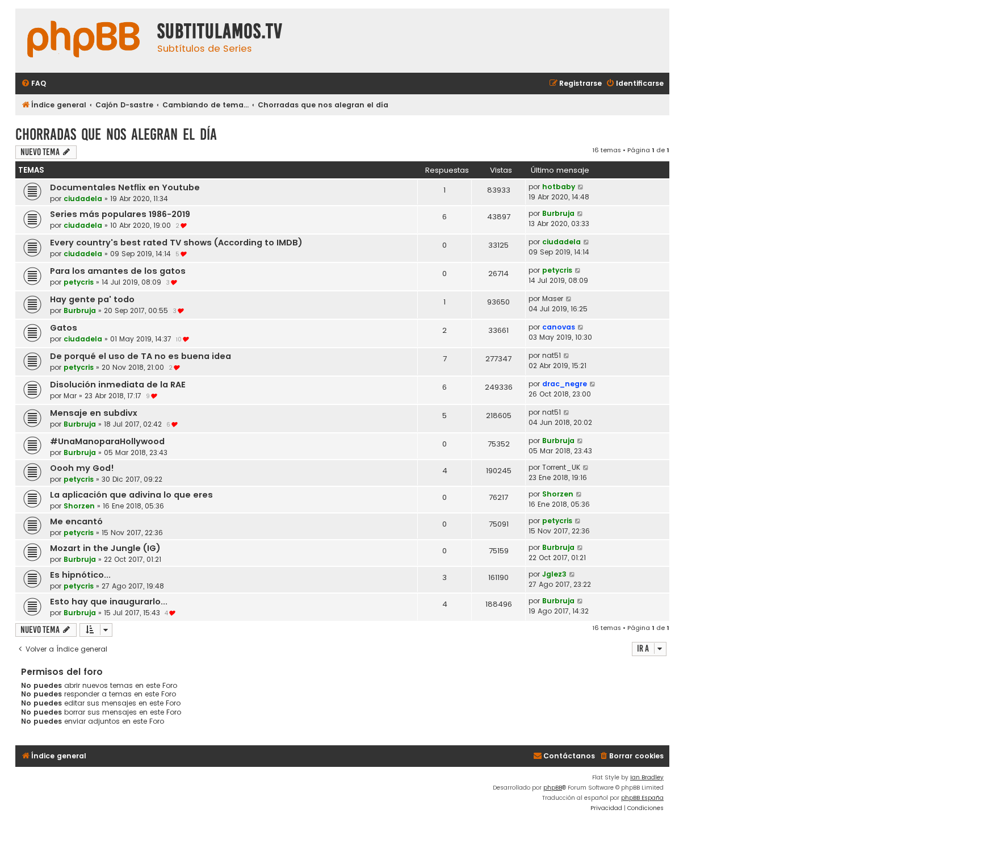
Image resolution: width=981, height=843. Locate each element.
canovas (558, 327)
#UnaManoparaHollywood (107, 441)
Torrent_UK (561, 467)
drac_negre (564, 384)
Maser (552, 298)
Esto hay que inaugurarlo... (108, 601)
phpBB (552, 787)
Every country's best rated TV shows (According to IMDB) (176, 242)
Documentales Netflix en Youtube (125, 187)
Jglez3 (554, 574)
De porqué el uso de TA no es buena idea (140, 356)
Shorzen (79, 506)
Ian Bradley (647, 777)
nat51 (551, 355)
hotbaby (558, 186)
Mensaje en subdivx (93, 413)
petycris (79, 282)
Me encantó (76, 521)
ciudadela (83, 198)
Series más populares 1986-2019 (120, 214)
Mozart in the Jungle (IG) (105, 548)
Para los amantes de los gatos (118, 271)
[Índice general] (83, 40)
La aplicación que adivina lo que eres (131, 494)
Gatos (63, 327)
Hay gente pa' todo (92, 299)
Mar (70, 395)
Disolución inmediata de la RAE (118, 384)
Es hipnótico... (80, 575)
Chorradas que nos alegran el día (116, 134)
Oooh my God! (82, 468)
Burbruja (558, 213)
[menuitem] (33, 83)
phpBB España (642, 798)
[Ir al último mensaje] (581, 187)
